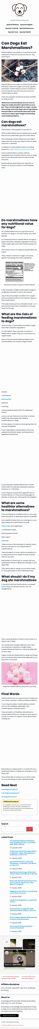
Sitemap (10, 1025)
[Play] (5, 948)
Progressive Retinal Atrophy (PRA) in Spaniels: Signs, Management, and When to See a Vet (23, 853)
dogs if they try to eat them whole (21, 149)
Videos (21, 1025)
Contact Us (4, 1025)
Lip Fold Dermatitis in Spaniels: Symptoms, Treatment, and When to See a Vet (23, 863)
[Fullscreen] (21, 948)
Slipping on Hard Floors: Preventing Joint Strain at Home (23, 892)
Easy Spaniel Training (12, 1022)
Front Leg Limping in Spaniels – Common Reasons (21, 927)
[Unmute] (7, 948)
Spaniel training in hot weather (19, 952)
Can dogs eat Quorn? (9, 789)
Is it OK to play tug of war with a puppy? (28, 977)
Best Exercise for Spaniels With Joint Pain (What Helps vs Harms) (23, 909)
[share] (31, 951)
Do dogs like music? (9, 797)
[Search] (29, 829)
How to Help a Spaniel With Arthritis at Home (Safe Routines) (23, 918)
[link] (7, 952)
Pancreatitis (6, 399)
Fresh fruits (5, 526)
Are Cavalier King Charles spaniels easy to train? (10, 977)
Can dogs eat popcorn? (10, 793)
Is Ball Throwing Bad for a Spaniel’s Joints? (23, 901)
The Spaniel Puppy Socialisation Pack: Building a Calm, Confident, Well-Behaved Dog (23, 842)
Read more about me (9, 1015)
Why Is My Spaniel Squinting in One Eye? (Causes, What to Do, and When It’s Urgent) (23, 882)
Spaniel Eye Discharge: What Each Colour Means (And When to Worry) (23, 873)
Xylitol (4, 587)
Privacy (16, 1025)
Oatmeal (4, 541)
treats (35, 304)
